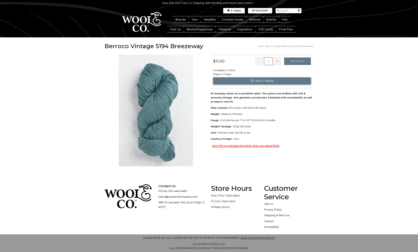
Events (271, 19)
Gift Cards (265, 29)
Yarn (195, 19)
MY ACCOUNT (260, 10)
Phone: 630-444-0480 (172, 191)
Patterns (225, 29)
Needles (210, 19)
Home (261, 46)
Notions (254, 19)
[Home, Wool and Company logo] (142, 22)
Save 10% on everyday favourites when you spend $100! (245, 145)
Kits (285, 19)
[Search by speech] (298, 10)
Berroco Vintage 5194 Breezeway (298, 46)
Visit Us (175, 29)
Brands (180, 19)
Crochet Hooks (232, 19)
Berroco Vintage (273, 46)
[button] (262, 81)
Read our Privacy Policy (258, 237)
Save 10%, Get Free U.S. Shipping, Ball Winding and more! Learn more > (208, 3)
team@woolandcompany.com (178, 196)
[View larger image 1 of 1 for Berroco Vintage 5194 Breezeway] (156, 111)
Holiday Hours (220, 207)
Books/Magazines (200, 29)
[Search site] (278, 11)
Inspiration (245, 29)
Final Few (286, 29)
